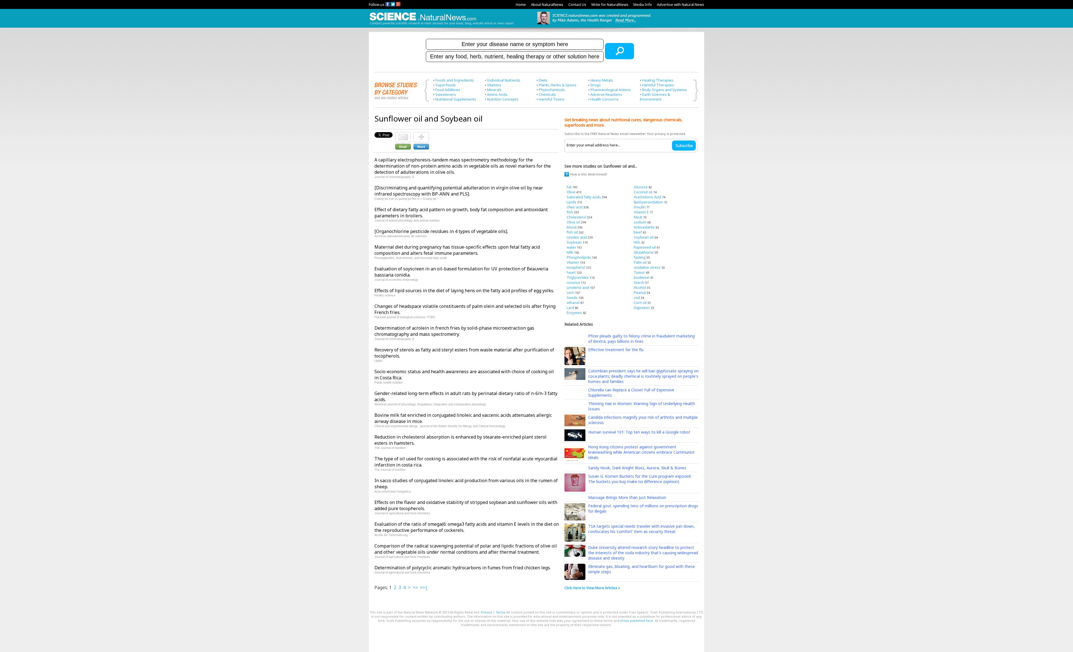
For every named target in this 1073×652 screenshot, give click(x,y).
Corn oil (640, 302)
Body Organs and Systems (664, 89)
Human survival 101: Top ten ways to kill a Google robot (639, 432)
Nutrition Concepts (502, 99)
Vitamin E (641, 212)
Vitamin (573, 262)
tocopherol (576, 267)
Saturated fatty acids (584, 196)
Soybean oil (644, 237)
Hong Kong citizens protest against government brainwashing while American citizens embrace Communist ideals (641, 452)
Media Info (642, 4)
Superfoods (445, 84)
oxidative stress (647, 267)
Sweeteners (445, 94)
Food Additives (447, 89)
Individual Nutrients (503, 80)
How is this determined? (588, 174)
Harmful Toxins (551, 99)
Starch (639, 282)
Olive (571, 191)
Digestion (642, 307)
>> (415, 587)
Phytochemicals (552, 89)
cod (637, 297)
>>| (424, 587)
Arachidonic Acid (647, 196)
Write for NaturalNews (609, 4)
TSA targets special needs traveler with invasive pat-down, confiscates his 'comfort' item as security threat (641, 528)
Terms (500, 612)
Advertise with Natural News (680, 4)
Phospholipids (579, 257)
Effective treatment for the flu (616, 349)
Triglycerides (578, 277)
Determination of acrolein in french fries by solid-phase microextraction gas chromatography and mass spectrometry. (454, 331)
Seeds (572, 297)
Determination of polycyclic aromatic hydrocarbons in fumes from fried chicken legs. (462, 568)
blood (571, 227)
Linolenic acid (578, 287)
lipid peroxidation (648, 201)
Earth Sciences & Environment (655, 97)
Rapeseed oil (645, 247)
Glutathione (644, 252)
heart (571, 272)
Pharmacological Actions (610, 89)
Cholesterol (576, 217)
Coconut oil (643, 191)
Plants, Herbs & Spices (557, 84)
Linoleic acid (577, 237)
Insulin (639, 207)
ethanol (573, 302)
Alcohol (640, 287)
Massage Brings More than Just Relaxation (627, 497)
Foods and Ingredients (454, 80)
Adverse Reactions (606, 94)
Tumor (639, 272)
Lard (570, 307)
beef (638, 232)
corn (570, 292)
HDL (637, 242)
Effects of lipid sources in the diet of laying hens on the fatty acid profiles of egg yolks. (464, 290)
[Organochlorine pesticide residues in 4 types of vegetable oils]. (441, 231)
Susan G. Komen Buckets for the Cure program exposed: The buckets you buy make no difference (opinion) (639, 478)
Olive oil (573, 222)
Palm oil (640, 262)
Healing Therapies (657, 80)
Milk (570, 252)
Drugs (595, 84)
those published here (636, 620)
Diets (543, 80)
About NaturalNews (547, 4)
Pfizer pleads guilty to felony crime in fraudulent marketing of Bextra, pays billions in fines (641, 338)
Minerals (494, 89)
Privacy (486, 612)
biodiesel (641, 277)
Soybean (574, 242)
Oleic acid (575, 207)
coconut (573, 282)
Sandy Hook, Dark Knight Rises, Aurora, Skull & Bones (637, 467)
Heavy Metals (601, 80)
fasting (639, 257)
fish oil (572, 232)
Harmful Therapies (658, 84)
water (571, 247)
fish (570, 212)
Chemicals (547, 94)
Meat (638, 217)
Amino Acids (497, 94)
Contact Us (577, 4)
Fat (569, 186)
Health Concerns (604, 99)
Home (521, 4)
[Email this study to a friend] (403, 134)
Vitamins (494, 84)
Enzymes (574, 312)
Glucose (641, 186)
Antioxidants (644, 227)
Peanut (640, 292)
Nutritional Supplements (455, 99)
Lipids (571, 201)
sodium (640, 222)
